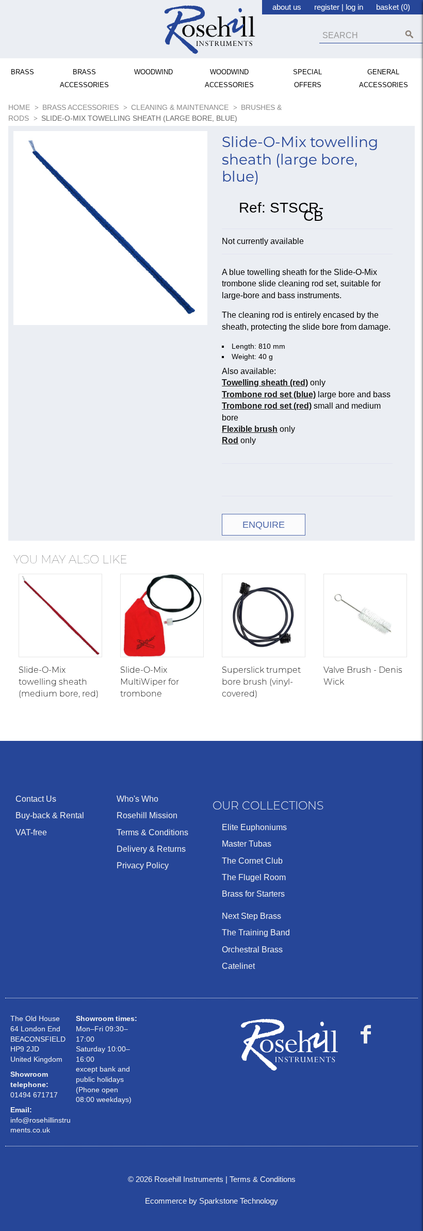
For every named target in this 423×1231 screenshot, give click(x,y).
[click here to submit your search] (409, 34)
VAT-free (31, 832)
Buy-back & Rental (49, 815)
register (326, 7)
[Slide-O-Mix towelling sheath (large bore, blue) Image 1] (110, 230)
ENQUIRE (263, 525)
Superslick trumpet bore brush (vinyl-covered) (261, 682)
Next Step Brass (251, 916)
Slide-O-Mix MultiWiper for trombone (149, 682)
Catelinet (238, 966)
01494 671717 (34, 1095)
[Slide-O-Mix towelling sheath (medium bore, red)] (60, 615)
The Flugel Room (254, 877)
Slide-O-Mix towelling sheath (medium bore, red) (59, 682)
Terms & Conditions (152, 832)
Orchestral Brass (252, 949)
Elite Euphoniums (254, 827)
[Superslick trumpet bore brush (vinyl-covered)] (263, 615)
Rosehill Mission (147, 815)
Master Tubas (246, 843)
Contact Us (35, 799)
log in (354, 7)
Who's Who (137, 799)
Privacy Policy (143, 865)
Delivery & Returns (151, 849)
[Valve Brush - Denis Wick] (365, 615)
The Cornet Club (252, 860)
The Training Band (256, 932)
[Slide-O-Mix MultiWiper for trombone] (162, 615)
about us (286, 7)
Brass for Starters (253, 893)
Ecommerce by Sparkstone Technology (211, 1200)
